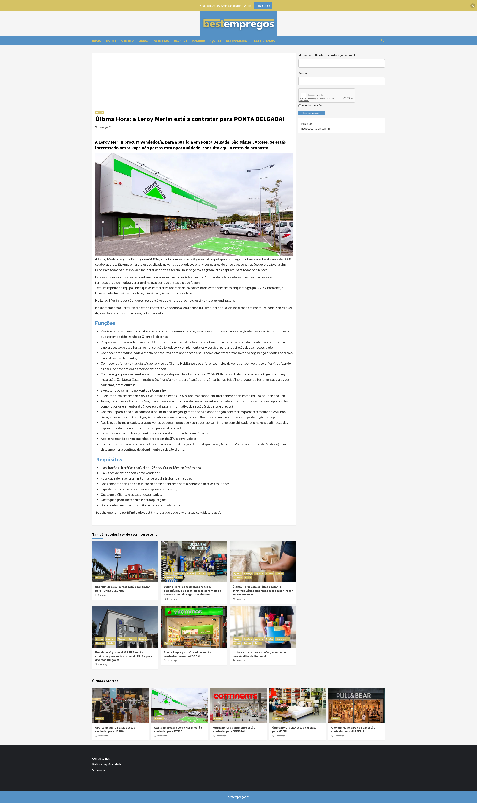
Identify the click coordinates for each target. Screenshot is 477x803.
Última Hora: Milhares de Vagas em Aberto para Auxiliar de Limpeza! (261, 654)
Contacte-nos (101, 758)
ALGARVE (180, 40)
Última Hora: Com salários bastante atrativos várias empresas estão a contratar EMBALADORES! (263, 590)
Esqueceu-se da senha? (315, 128)
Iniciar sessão (311, 113)
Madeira (169, 577)
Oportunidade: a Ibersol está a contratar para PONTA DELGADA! (122, 589)
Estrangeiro (283, 639)
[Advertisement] (194, 79)
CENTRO (127, 40)
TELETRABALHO (264, 40)
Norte (179, 577)
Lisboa (211, 573)
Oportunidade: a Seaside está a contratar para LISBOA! (115, 729)
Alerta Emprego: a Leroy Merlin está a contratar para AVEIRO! (178, 729)
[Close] (472, 5)
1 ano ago (103, 127)
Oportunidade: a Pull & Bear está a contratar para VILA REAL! (353, 729)
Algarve (190, 573)
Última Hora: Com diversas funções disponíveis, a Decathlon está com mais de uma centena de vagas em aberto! (192, 590)
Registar (306, 123)
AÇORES (215, 40)
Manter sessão (311, 105)
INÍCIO (97, 40)
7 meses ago (240, 599)
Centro (201, 573)
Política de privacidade (106, 764)
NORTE (111, 40)
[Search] (382, 40)
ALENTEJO (161, 40)
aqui (217, 512)
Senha (302, 73)
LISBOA (143, 40)
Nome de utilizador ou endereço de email (326, 55)
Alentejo (179, 573)
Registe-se (263, 5)
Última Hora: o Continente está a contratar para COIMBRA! (234, 729)
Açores (99, 112)
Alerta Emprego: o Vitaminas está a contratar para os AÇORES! (187, 654)
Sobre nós (98, 770)
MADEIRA (198, 40)
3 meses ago (103, 595)
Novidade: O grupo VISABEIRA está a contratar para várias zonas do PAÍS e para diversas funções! (123, 656)
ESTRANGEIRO (236, 40)
